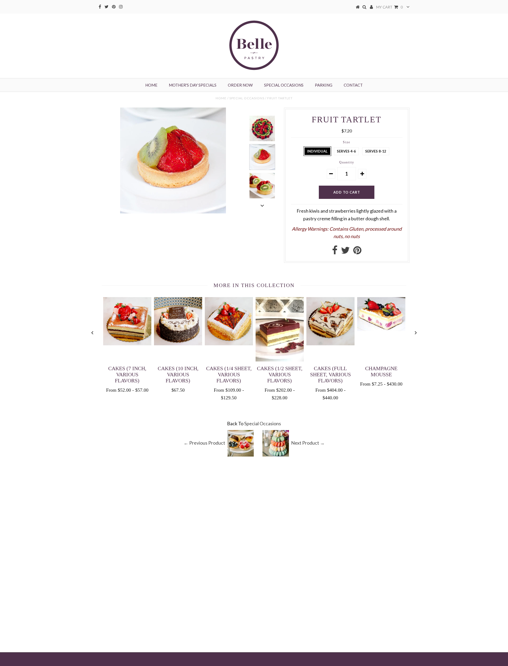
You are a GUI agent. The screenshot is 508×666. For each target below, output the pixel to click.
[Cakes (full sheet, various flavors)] (330, 343)
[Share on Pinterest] (357, 252)
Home (151, 85)
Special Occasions (283, 85)
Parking (323, 85)
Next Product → (308, 442)
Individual (317, 151)
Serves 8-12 (375, 151)
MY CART (389, 7)
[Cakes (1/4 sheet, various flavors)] (229, 343)
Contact (353, 85)
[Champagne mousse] (381, 329)
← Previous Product (204, 442)
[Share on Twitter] (345, 252)
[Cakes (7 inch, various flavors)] (127, 343)
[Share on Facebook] (335, 252)
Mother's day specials (192, 85)
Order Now (240, 85)
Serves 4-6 (346, 151)
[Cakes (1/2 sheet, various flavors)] (280, 360)
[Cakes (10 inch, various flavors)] (178, 343)
